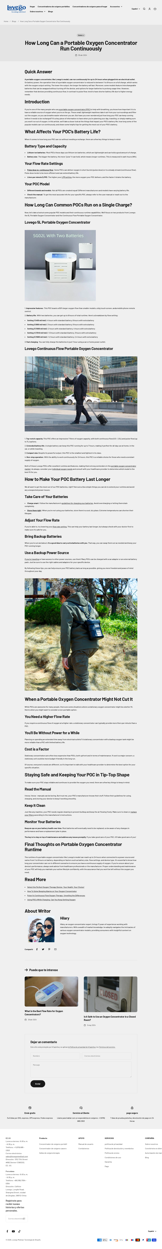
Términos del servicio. (107, 1047)
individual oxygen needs (62, 469)
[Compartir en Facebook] (37, 949)
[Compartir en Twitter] (43, 949)
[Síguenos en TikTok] (19, 1231)
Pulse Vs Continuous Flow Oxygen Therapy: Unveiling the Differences (56, 895)
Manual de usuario (85, 1144)
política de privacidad (113, 1144)
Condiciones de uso (113, 1157)
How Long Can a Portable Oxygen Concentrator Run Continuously (45, 21)
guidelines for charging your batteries (77, 503)
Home (6, 21)
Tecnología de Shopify (32, 1240)
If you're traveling (32, 559)
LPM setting (67, 177)
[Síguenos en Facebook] (7, 1231)
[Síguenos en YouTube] (13, 1231)
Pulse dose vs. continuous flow (40, 170)
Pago (107, 1166)
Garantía (108, 1162)
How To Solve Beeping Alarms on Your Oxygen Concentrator (52, 891)
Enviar (37, 1084)
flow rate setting (59, 526)
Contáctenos (83, 1148)
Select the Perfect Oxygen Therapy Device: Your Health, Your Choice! (55, 887)
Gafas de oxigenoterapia (49, 1153)
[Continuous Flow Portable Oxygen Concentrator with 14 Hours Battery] (81, 393)
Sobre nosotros (36, 11)
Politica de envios (112, 1153)
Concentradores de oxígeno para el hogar (90, 6)
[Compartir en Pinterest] (49, 949)
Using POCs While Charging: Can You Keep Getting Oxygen (51, 899)
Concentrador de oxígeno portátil (53, 1144)
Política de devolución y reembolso (119, 1148)
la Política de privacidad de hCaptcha (81, 1047)
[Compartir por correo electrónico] (55, 949)
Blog (147, 1157)
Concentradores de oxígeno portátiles (54, 6)
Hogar (32, 6)
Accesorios (115, 6)
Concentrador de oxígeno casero (53, 1148)
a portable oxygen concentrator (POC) (74, 109)
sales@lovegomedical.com (17, 1156)
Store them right (34, 510)
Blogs (50, 11)
